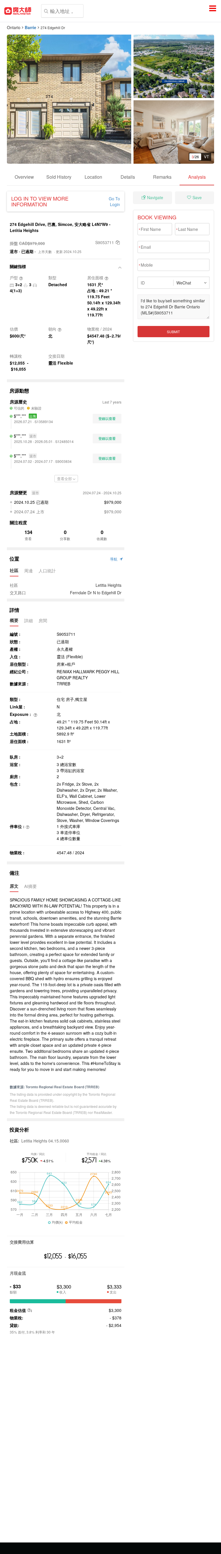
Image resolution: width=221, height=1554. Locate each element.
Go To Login (114, 201)
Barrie (30, 27)
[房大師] (17, 11)
